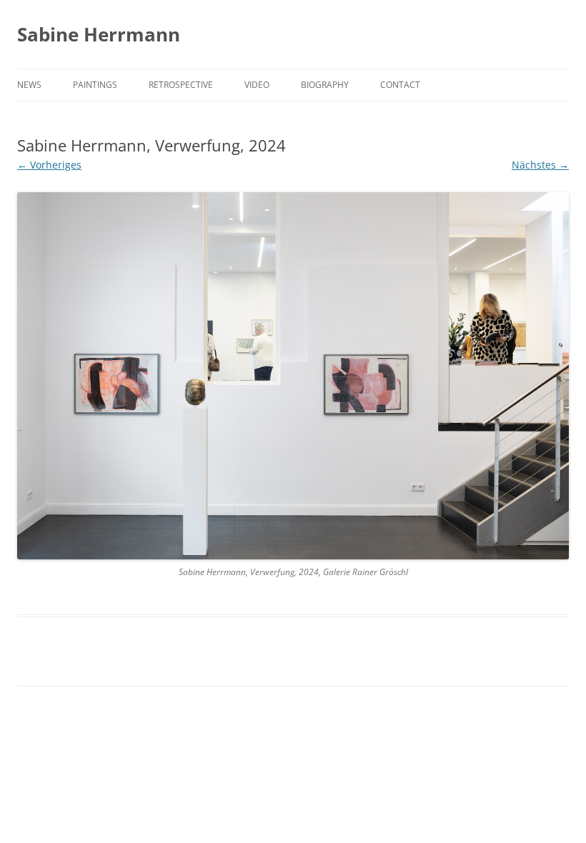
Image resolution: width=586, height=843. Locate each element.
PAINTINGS (95, 85)
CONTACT (400, 85)
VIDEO (256, 85)
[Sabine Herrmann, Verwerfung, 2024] (293, 376)
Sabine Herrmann (98, 34)
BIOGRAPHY (325, 85)
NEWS (29, 85)
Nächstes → (540, 164)
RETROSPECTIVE (181, 85)
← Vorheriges (49, 164)
